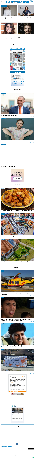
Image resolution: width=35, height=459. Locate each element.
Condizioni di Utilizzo (19, 456)
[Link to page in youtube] (16, 449)
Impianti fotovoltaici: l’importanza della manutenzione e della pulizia (16, 261)
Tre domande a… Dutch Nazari (7, 140)
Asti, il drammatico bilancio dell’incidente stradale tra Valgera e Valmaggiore (15, 294)
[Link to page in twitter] (22, 449)
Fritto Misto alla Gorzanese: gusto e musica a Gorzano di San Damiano (16, 210)
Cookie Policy (14, 456)
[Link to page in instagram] (13, 449)
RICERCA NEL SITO (31, 0)
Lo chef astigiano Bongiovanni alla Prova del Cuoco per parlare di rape (25, 35)
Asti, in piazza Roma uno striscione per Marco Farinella (13, 371)
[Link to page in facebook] (15, 449)
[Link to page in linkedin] (20, 449)
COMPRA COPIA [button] (17, 72)
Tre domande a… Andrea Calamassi (9, 115)
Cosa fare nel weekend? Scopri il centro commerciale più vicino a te (16, 236)
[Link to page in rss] (18, 449)
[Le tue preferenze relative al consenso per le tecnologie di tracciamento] (33, 457)
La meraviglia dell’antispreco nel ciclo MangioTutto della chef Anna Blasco (8, 18)
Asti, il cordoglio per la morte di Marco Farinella (11, 345)
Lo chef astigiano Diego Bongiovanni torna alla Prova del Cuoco (26, 17)
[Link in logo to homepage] (6, 446)
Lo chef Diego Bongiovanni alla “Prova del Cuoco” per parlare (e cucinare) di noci (8, 36)
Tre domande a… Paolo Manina (8, 166)
